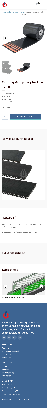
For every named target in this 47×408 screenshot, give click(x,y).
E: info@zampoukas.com (11, 388)
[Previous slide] (5, 38)
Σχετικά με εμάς (8, 373)
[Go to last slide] (5, 286)
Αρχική (4, 366)
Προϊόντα (5, 348)
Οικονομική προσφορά (10, 351)
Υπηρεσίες (5, 369)
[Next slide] (41, 286)
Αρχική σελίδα (6, 12)
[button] (9, 67)
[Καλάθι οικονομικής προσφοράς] (37, 4)
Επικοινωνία (6, 357)
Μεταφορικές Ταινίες (18, 12)
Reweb (26, 399)
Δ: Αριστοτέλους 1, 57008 (11, 391)
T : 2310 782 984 (7, 385)
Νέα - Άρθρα (6, 376)
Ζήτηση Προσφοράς (25, 117)
